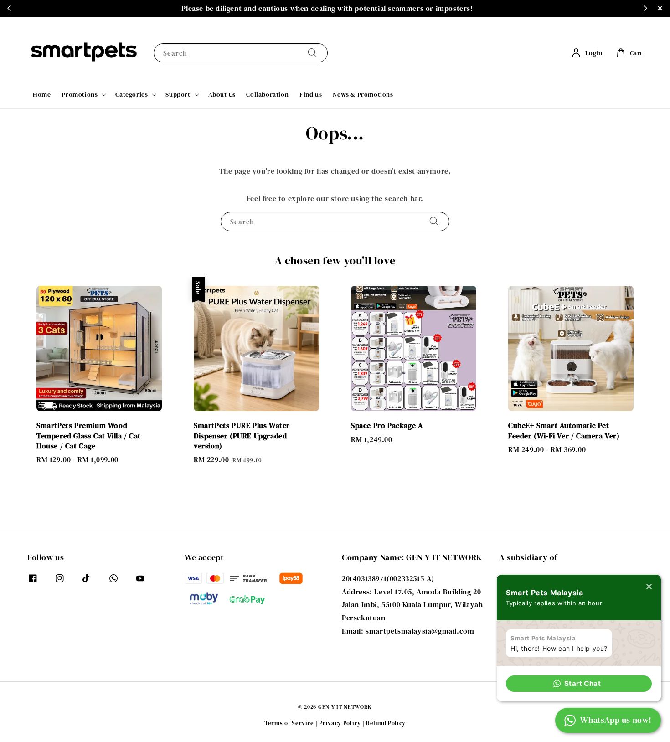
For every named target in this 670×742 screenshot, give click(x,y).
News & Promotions (363, 94)
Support (177, 94)
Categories (131, 94)
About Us (222, 94)
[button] (579, 683)
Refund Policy (386, 723)
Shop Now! (309, 8)
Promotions (80, 94)
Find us (310, 94)
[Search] (312, 53)
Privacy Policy (340, 723)
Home (42, 94)
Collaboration (267, 94)
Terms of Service (289, 723)
